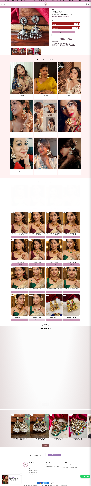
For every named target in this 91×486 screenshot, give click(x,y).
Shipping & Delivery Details (33, 470)
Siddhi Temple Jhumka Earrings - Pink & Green (54, 316)
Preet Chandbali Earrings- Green (58, 438)
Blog (29, 468)
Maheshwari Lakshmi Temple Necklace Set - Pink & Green (54, 233)
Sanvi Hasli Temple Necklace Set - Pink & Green (37, 288)
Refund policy (41, 485)
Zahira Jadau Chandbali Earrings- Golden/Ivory (20, 438)
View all (45, 324)
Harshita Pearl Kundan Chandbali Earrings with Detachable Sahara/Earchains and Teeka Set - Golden (20, 350)
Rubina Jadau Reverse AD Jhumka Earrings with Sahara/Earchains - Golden (54, 397)
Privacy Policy (31, 476)
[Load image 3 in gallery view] (30, 51)
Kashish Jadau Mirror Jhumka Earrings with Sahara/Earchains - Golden (36, 397)
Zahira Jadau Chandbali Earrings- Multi (39, 438)
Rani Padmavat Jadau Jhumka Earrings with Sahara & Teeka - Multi (71, 350)
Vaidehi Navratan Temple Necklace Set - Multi (71, 233)
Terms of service (52, 485)
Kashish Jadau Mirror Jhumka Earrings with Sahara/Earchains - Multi (71, 397)
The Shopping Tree (29, 485)
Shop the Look (21, 135)
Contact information (64, 485)
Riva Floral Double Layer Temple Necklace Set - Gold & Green (71, 261)
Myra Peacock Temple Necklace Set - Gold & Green (54, 288)
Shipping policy (58, 485)
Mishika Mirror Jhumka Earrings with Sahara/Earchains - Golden (54, 374)
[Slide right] (48, 442)
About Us (30, 464)
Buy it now (63, 35)
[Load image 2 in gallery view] (22, 51)
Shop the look (21, 97)
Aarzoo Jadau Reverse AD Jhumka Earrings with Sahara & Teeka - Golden (54, 350)
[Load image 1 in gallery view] (15, 51)
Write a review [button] (55, 454)
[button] (2, 4)
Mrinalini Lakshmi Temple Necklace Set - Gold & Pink (37, 233)
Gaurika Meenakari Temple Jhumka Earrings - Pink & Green (71, 316)
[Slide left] (43, 442)
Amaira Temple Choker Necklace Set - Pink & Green (19, 288)
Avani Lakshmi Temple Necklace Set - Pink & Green (19, 316)
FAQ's (29, 466)
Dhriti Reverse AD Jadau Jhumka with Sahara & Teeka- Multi (37, 350)
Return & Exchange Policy (33, 472)
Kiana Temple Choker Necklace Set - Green (71, 288)
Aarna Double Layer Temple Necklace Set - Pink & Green (37, 316)
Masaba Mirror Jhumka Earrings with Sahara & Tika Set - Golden (19, 397)
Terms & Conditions (32, 474)
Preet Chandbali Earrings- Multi (77, 438)
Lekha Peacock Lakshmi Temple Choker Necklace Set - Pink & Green (20, 233)
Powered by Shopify (35, 485)
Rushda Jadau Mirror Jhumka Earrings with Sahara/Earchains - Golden (71, 374)
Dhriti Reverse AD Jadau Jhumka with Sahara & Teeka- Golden (20, 374)
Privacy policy (46, 485)
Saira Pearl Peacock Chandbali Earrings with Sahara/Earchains (36, 373)
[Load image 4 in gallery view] (37, 51)
